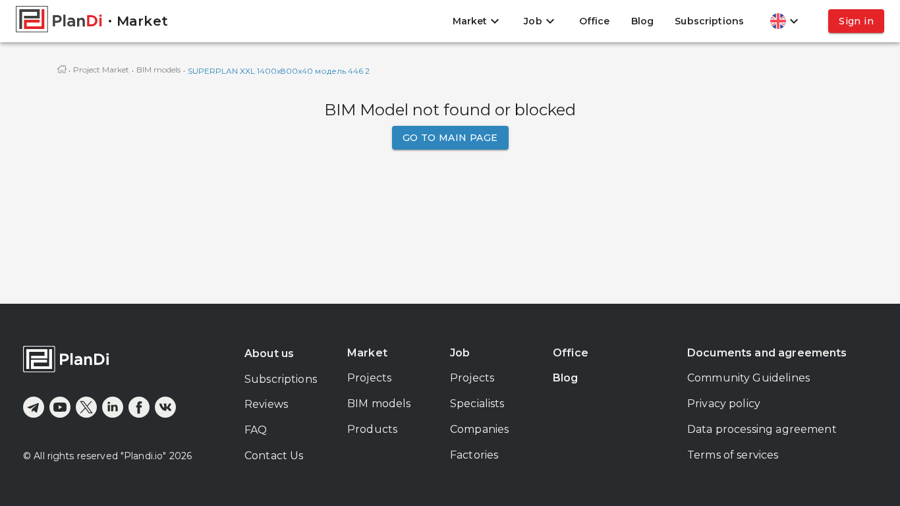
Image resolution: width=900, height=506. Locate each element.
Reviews (266, 404)
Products (372, 429)
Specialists (477, 403)
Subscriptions (709, 21)
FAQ (255, 430)
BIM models (158, 69)
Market (367, 353)
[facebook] (139, 407)
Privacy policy (723, 403)
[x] (86, 407)
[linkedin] (112, 407)
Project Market (101, 69)
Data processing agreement (762, 429)
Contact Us (274, 455)
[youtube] (59, 407)
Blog (642, 21)
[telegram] (33, 407)
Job (460, 353)
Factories (474, 455)
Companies (479, 429)
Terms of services (733, 455)
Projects (369, 378)
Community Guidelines (748, 378)
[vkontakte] (165, 407)
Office (594, 21)
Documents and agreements (767, 353)
